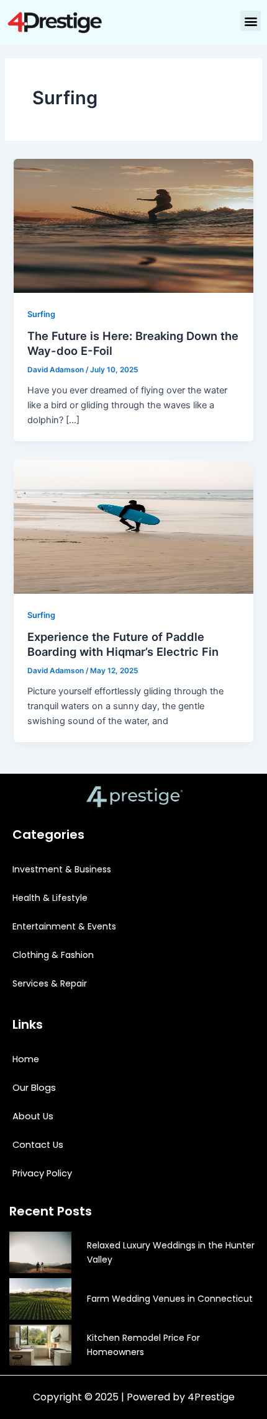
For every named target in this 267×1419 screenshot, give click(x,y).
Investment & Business (61, 869)
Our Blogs (34, 1087)
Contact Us (37, 1145)
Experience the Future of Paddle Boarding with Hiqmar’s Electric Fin (123, 644)
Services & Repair (49, 983)
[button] (250, 21)
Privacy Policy (42, 1173)
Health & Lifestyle (50, 898)
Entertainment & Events (64, 926)
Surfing (41, 314)
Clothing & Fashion (53, 955)
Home (25, 1059)
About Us (32, 1116)
